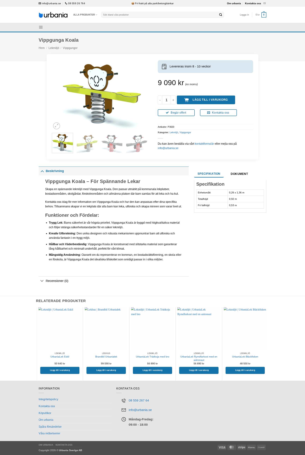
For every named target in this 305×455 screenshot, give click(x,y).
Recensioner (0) (57, 281)
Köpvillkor (45, 413)
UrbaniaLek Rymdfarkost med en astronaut (198, 358)
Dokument (239, 173)
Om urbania (234, 3)
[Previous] (58, 94)
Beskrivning (55, 171)
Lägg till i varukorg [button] (60, 370)
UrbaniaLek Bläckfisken (245, 356)
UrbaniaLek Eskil (59, 356)
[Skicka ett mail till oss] (265, 3)
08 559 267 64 (139, 400)
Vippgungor (70, 47)
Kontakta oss (253, 3)
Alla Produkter (84, 14)
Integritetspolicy (48, 399)
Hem (42, 47)
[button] (244, 15)
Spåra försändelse (50, 426)
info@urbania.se (168, 148)
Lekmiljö (54, 47)
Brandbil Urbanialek (106, 356)
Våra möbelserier (49, 433)
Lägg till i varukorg (210, 99)
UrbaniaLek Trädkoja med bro (152, 356)
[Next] (141, 94)
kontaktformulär (204, 143)
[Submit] (221, 15)
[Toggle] (42, 171)
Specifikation (209, 173)
